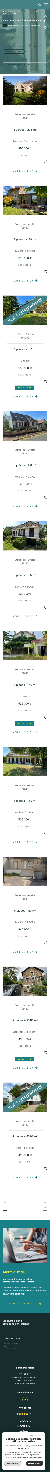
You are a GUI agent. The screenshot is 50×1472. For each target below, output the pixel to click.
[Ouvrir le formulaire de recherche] (39, 4)
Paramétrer (12, 1463)
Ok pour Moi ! (34, 1463)
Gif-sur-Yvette (10, 1348)
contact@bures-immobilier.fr (25, 1377)
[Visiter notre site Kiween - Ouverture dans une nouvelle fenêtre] (24, 1426)
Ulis (5, 1346)
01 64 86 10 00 (25, 1374)
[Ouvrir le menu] (46, 4)
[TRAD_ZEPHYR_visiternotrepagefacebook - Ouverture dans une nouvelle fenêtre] (25, 1399)
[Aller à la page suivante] (45, 1203)
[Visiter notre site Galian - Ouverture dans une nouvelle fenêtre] (24, 1432)
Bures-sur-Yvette (11, 1343)
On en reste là (34, 1435)
